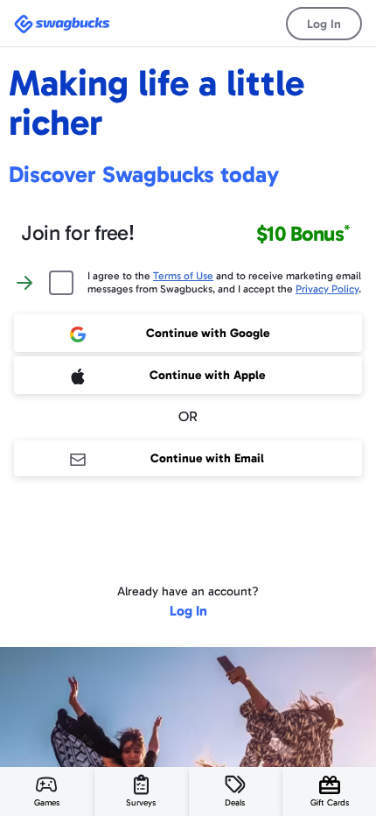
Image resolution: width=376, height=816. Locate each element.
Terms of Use (183, 276)
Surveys (141, 803)
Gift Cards (329, 803)
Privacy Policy (327, 289)
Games (46, 803)
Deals (235, 803)
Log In (324, 24)
